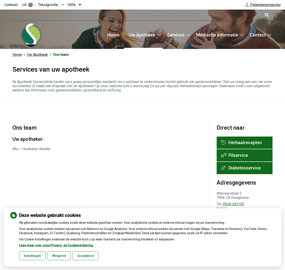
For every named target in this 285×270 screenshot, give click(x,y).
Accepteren (85, 256)
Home (113, 35)
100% (71, 5)
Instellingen (32, 256)
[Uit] (32, 4)
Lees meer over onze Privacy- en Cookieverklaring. (56, 245)
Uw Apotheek (142, 35)
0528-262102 (233, 204)
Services (176, 35)
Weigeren (59, 256)
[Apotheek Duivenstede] (31, 34)
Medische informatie (217, 35)
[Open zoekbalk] (266, 15)
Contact (258, 35)
